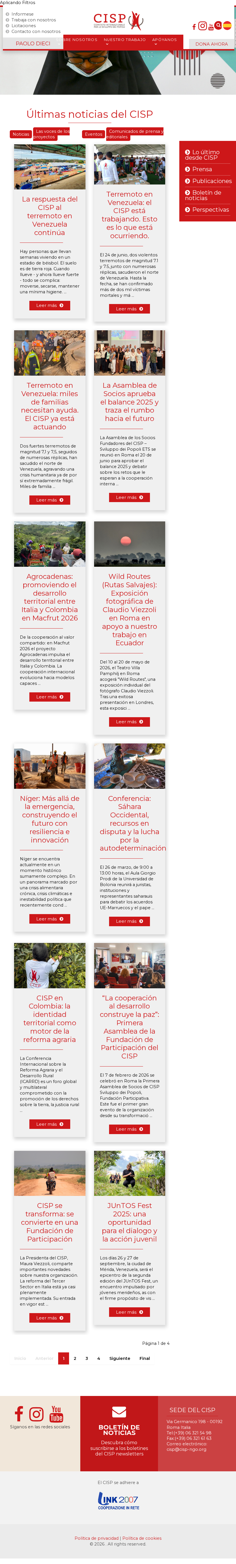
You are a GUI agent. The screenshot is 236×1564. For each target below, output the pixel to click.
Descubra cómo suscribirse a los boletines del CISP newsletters (119, 1448)
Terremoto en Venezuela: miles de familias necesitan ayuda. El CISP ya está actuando (50, 406)
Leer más (46, 305)
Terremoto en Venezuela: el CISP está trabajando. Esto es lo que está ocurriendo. (129, 215)
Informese (23, 14)
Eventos (93, 134)
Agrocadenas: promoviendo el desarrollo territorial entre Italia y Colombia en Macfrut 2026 (49, 597)
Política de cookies (141, 1538)
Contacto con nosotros (36, 31)
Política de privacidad (97, 1538)
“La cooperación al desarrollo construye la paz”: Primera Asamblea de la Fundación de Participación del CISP (129, 1027)
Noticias (21, 134)
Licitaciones (24, 25)
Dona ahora (211, 44)
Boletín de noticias (203, 195)
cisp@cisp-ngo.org (186, 1449)
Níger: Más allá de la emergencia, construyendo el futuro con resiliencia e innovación (49, 819)
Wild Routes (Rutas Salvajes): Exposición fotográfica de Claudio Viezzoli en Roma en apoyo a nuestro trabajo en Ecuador (129, 609)
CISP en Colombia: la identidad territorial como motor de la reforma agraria (49, 1019)
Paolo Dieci (33, 43)
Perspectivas (210, 209)
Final (145, 1358)
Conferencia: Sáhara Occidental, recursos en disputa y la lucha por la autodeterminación (133, 823)
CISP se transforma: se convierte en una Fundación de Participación (49, 1222)
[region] (118, 51)
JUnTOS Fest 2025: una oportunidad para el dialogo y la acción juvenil (129, 1222)
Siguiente (119, 1358)
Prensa (202, 169)
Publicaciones (212, 181)
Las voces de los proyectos (51, 134)
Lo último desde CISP (202, 155)
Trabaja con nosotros (34, 20)
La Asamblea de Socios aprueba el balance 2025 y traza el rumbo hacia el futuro (129, 402)
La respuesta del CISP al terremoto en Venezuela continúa (50, 215)
